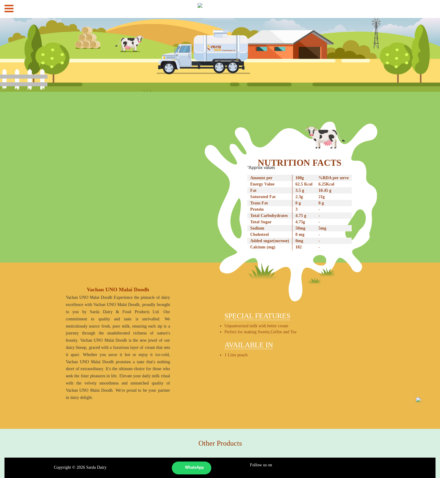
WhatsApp (194, 467)
